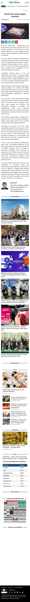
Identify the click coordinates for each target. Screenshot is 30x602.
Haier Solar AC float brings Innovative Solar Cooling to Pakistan (14, 222)
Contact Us (10, 587)
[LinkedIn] (6, 42)
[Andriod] (20, 592)
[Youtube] (6, 592)
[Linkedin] (17, 592)
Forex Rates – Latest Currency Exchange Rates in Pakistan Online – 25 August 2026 (19, 421)
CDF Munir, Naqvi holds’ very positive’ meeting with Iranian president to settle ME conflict (19, 413)
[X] (9, 42)
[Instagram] (9, 592)
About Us (3, 587)
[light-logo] (14, 2)
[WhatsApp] (13, 42)
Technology (25, 10)
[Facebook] (2, 42)
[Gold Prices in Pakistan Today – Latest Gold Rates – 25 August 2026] (15, 438)
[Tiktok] (12, 592)
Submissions (12, 589)
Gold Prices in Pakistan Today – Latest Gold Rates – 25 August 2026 (14, 446)
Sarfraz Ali (6, 19)
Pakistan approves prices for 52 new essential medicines (13, 390)
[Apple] (22, 592)
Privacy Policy (18, 587)
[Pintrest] (14, 592)
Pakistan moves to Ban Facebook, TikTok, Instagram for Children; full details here (13, 248)
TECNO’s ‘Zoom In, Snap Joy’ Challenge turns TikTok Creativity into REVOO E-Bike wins (14, 301)
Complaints (4, 589)
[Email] (16, 42)
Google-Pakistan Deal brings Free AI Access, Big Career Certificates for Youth (14, 355)
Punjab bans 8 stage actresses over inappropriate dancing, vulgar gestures (19, 405)
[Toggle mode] (26, 3)
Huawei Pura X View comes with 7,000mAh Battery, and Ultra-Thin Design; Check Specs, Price (14, 328)
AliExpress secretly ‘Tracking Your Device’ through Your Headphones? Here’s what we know (14, 274)
